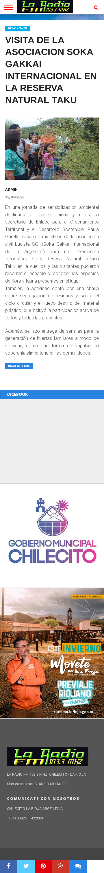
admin (11, 189)
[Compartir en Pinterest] (43, 866)
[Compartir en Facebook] (8, 866)
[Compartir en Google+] (60, 866)
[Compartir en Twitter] (26, 866)
